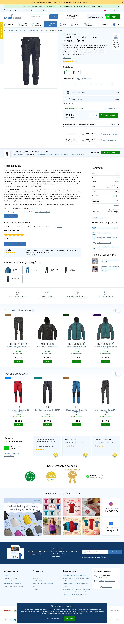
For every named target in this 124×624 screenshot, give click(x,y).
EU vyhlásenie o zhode (42, 212)
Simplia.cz (117, 620)
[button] (118, 310)
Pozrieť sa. (88, 2)
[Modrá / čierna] (78, 407)
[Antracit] (79, 72)
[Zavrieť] (122, 2)
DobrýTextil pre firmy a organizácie (44, 584)
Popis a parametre (18, 154)
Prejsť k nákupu (112, 152)
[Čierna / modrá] (49, 407)
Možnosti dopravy (113, 108)
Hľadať (53, 17)
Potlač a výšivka (30, 10)
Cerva (117, 173)
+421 (72, 17)
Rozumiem (69, 618)
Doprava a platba (18, 10)
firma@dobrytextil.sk (109, 140)
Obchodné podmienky (10, 578)
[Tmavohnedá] (18, 343)
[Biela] (69, 71)
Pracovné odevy (12, 30)
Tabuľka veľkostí (86, 78)
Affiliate (35, 589)
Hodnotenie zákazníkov (43, 154)
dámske (117, 181)
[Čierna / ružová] (46, 407)
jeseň (117, 196)
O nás (35, 575)
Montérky (22, 30)
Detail (18, 361)
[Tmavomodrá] (74, 72)
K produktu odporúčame (60, 154)
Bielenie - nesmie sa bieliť (104, 233)
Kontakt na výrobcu (98, 218)
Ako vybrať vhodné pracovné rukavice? (74, 575)
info (84, 92)
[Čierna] (65, 72)
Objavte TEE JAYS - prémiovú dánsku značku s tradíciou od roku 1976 (110, 269)
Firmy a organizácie (43, 10)
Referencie (54, 10)
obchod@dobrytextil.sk (110, 134)
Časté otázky (7, 10)
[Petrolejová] (26, 343)
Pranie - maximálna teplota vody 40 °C (107, 228)
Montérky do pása (33, 30)
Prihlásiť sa (115, 552)
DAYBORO (34, 208)
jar (112, 196)
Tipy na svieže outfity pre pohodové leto (75, 594)
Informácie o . (95, 557)
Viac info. (59, 227)
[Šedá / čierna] (17, 407)
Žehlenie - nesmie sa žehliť (104, 243)
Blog (61, 10)
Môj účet (117, 10)
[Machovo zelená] (24, 343)
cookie (46, 611)
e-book (64, 6)
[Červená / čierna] (20, 407)
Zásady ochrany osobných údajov (14, 586)
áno (118, 200)
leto (115, 196)
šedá (118, 177)
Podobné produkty (76, 154)
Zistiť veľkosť (11, 216)
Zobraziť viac (67, 58)
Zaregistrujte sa (50, 6)
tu (60, 618)
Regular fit (116, 205)
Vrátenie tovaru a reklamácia (12, 584)
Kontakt (67, 10)
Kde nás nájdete (107, 587)
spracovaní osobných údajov (99, 557)
